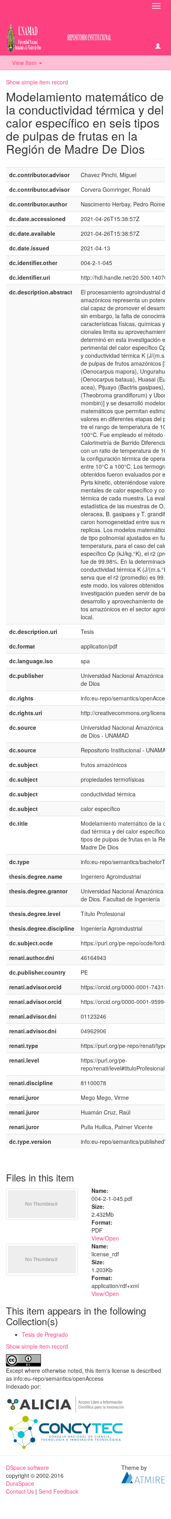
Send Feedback (58, 1491)
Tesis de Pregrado (45, 1334)
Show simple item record (37, 82)
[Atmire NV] (143, 1477)
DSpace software (27, 1467)
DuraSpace (20, 1483)
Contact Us (20, 1491)
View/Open (105, 1238)
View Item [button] (25, 63)
